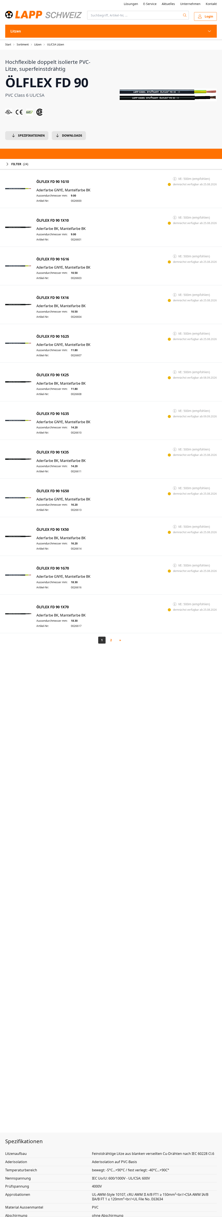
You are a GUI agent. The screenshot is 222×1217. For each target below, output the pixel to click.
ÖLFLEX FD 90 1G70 (52, 568)
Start (8, 44)
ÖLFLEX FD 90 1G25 (52, 336)
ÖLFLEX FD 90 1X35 (52, 452)
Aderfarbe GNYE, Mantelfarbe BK (63, 190)
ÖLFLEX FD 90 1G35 (52, 414)
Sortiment (23, 44)
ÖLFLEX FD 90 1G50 (52, 491)
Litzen (37, 44)
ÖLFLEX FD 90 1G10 (52, 182)
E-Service (150, 4)
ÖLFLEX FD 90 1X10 (52, 220)
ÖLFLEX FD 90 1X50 (52, 530)
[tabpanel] (168, 94)
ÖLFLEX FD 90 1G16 (52, 259)
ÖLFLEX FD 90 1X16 (52, 298)
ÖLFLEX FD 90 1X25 (52, 375)
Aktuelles (168, 4)
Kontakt (211, 4)
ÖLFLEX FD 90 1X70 (52, 607)
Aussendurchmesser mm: (51, 195)
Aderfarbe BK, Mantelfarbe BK (61, 229)
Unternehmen (190, 4)
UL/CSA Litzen (55, 44)
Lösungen (131, 4)
